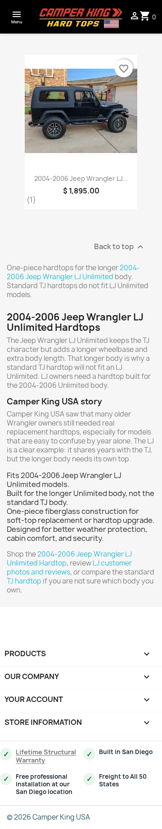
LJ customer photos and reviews (69, 567)
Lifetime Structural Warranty (46, 756)
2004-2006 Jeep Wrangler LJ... (81, 178)
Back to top (120, 247)
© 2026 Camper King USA (48, 817)
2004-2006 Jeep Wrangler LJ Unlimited (73, 272)
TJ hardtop (24, 581)
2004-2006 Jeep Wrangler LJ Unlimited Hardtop (69, 558)
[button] (16, 16)
